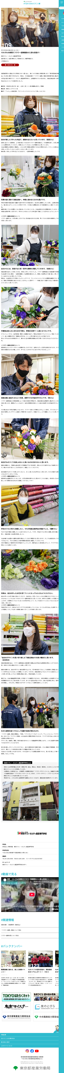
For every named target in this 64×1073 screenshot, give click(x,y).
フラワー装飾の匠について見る (10, 935)
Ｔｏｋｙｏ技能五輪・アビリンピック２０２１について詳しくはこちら (25, 91)
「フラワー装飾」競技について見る (11, 930)
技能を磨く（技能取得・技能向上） (11, 925)
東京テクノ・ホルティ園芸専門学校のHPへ (14, 864)
